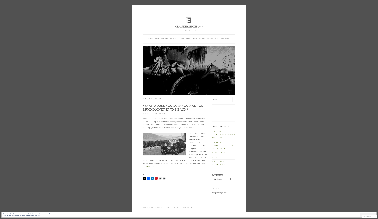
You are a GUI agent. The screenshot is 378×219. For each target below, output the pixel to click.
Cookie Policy (37, 215)
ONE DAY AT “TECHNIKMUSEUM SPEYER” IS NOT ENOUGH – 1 (223, 145)
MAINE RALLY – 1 (218, 157)
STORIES (210, 39)
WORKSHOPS (225, 39)
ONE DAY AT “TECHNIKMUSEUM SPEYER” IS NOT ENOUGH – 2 (223, 135)
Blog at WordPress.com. (152, 207)
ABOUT (156, 39)
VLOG (217, 39)
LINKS (188, 39)
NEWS (195, 39)
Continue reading (150, 166)
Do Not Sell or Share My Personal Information (178, 207)
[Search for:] (222, 100)
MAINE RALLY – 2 (218, 153)
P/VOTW (202, 39)
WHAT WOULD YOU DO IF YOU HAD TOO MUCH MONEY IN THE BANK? (173, 107)
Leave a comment (159, 113)
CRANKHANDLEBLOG (189, 26)
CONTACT (173, 39)
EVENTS (181, 39)
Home (150, 39)
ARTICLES (164, 39)
